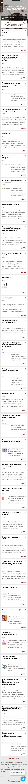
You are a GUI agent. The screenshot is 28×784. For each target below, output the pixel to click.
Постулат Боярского (9, 587)
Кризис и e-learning (8, 393)
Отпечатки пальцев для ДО (11, 610)
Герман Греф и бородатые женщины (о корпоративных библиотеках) (12, 344)
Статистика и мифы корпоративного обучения (11, 441)
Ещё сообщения (14, 758)
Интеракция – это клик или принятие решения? (11, 416)
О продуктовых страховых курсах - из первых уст (11, 370)
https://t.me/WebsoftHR (14, 25)
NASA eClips (6, 133)
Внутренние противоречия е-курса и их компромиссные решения (12, 708)
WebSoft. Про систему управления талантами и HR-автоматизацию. (14, 8)
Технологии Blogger (15, 781)
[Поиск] (26, 3)
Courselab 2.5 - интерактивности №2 (9, 633)
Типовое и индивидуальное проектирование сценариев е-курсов (11, 85)
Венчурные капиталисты (10, 204)
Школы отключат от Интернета (9, 157)
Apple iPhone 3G (7, 277)
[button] (25, 31)
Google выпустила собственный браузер (9, 657)
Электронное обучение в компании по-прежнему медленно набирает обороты (10, 57)
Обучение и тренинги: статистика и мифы (9, 321)
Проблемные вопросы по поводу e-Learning (11, 110)
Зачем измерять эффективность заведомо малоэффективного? (11, 228)
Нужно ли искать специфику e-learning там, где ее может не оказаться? (12, 563)
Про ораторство (7, 298)
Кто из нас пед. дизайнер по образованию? (12, 181)
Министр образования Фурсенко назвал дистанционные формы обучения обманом (10, 681)
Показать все (22, 17)
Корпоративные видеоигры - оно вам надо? (12, 465)
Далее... (23, 50)
